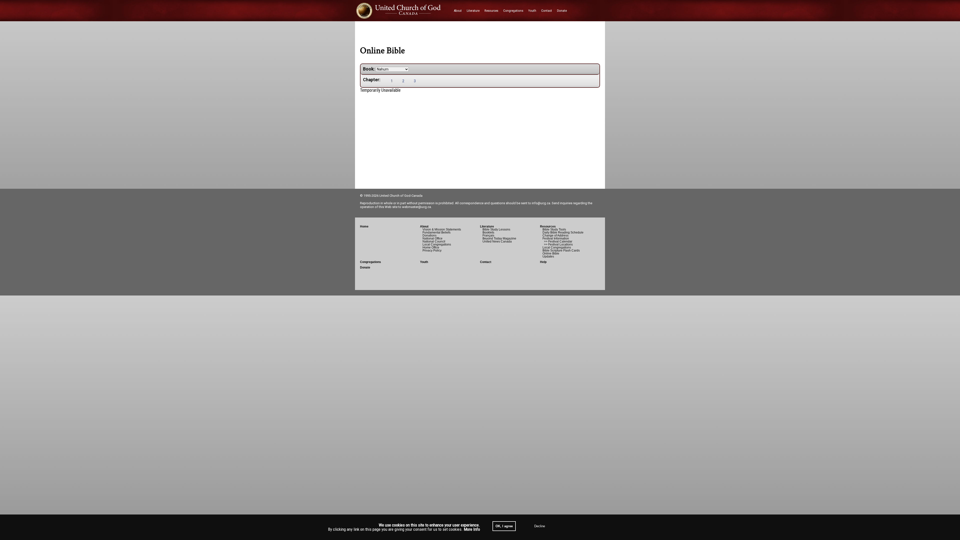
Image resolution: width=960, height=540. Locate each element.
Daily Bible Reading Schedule (563, 232)
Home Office (430, 247)
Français (488, 235)
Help (543, 262)
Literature (487, 226)
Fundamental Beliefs (436, 232)
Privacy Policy (432, 250)
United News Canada (497, 241)
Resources (548, 226)
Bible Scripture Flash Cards (561, 250)
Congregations (370, 262)
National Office (432, 238)
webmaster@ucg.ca (416, 207)
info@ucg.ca (541, 203)
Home (364, 226)
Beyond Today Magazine (499, 238)
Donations (429, 235)
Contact (485, 262)
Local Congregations (436, 244)
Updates (548, 256)
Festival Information (555, 238)
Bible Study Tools (554, 229)
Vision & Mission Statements (441, 229)
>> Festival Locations (557, 244)
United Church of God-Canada (400, 196)
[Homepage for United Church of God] (403, 11)
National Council (433, 241)
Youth (424, 262)
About (424, 226)
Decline (539, 526)
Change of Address (555, 235)
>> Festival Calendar (557, 241)
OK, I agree (504, 526)
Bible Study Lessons (496, 229)
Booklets (488, 232)
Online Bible (550, 253)
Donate (365, 267)
